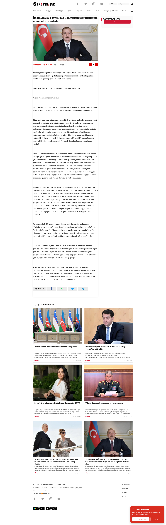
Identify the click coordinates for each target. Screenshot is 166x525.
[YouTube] (101, 3)
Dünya (106, 11)
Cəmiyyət (47, 11)
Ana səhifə (37, 11)
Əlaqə (124, 492)
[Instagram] (93, 3)
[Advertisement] (117, 34)
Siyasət (69, 11)
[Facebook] (77, 3)
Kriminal (88, 11)
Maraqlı (115, 11)
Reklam (113, 4)
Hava (124, 496)
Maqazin (79, 11)
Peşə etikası (123, 4)
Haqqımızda (126, 484)
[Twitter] (85, 3)
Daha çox (117, 22)
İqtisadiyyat (59, 11)
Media (123, 11)
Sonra (156, 519)
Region (98, 11)
